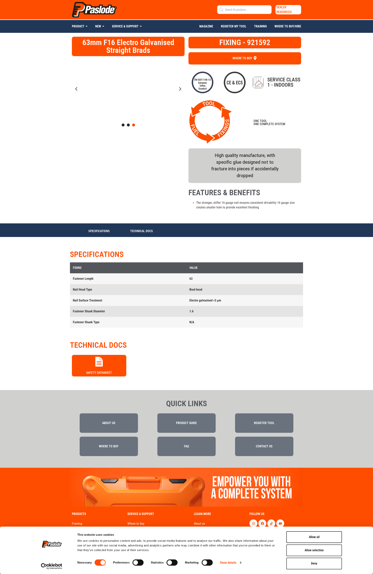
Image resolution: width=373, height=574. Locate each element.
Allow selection (314, 550)
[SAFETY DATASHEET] (99, 362)
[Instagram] (253, 523)
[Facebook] (262, 523)
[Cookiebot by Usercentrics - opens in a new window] (52, 566)
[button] (76, 89)
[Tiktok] (271, 523)
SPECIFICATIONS (99, 231)
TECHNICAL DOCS (141, 231)
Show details (228, 562)
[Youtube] (280, 523)
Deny (314, 563)
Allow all (314, 537)
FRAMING (77, 524)
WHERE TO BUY (135, 523)
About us (199, 524)
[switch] (138, 562)
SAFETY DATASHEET (99, 373)
